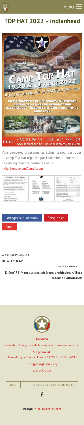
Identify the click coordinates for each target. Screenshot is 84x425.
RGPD (13, 384)
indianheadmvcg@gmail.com (23, 168)
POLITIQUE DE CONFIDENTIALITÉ (53, 384)
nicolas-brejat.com (48, 409)
